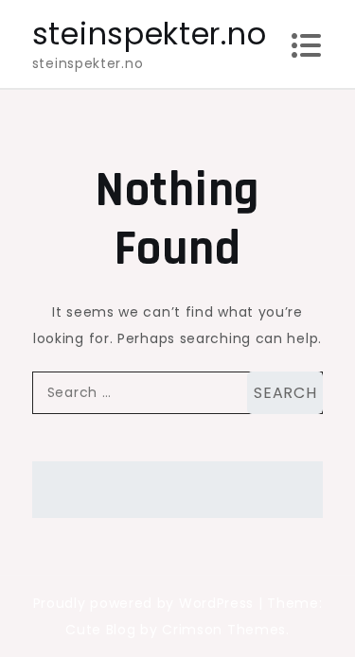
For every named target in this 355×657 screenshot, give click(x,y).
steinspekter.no (149, 33)
